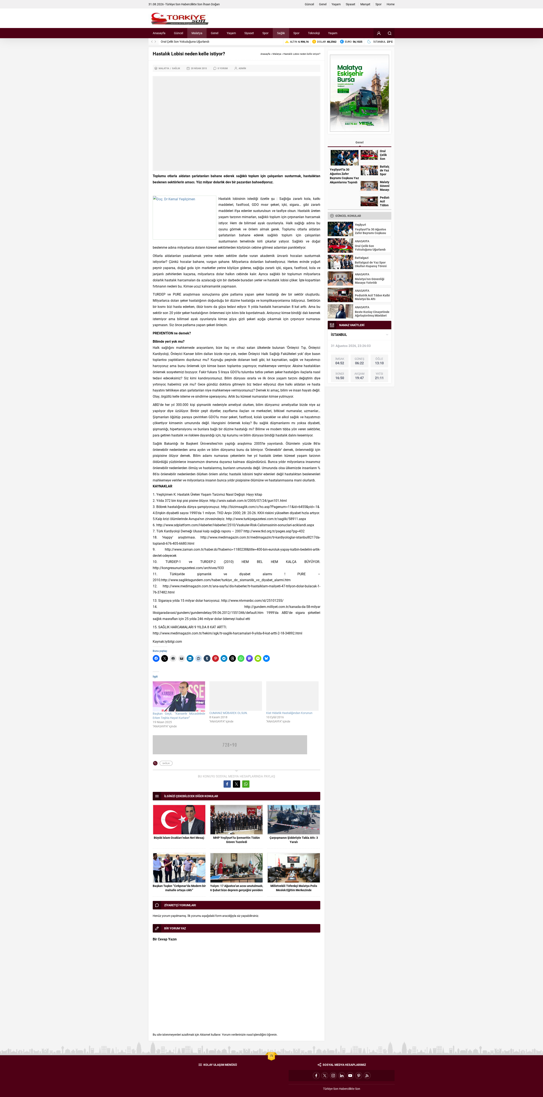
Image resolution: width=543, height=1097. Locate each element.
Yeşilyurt (360, 224)
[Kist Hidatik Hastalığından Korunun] (292, 696)
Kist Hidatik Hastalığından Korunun (289, 713)
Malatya (277, 53)
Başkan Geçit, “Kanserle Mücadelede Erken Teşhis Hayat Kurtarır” (179, 715)
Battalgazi (361, 258)
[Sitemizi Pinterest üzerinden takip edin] (358, 1075)
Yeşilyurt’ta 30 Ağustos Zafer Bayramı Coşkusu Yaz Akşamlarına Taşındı (344, 175)
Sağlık (176, 68)
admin (242, 68)
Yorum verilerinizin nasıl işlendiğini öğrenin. (250, 1034)
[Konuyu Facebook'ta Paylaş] (227, 784)
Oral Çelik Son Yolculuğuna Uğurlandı (384, 158)
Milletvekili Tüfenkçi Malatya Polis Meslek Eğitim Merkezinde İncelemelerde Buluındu (293, 890)
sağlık (166, 763)
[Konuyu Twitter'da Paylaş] (236, 784)
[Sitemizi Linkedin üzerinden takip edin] (342, 1075)
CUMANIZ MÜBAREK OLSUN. (228, 713)
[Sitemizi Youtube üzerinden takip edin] (350, 1075)
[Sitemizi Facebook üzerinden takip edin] (316, 1075)
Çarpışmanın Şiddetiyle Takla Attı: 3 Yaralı (294, 840)
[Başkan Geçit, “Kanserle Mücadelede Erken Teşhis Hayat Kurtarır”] (179, 696)
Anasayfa (265, 53)
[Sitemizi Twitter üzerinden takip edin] (325, 1075)
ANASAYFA (362, 241)
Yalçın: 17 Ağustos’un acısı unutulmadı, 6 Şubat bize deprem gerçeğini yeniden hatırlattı (236, 890)
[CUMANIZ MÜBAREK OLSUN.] (235, 696)
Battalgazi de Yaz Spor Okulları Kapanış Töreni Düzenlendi (199, 41)
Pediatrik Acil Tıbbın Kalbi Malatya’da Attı (372, 297)
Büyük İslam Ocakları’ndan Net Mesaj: (179, 838)
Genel (359, 142)
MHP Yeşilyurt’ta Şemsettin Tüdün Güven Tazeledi (236, 840)
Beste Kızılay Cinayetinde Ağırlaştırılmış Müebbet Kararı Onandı (372, 315)
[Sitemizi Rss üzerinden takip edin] (367, 1075)
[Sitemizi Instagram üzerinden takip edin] (333, 1075)
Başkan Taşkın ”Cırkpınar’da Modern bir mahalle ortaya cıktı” (179, 888)
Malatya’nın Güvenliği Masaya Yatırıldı (384, 187)
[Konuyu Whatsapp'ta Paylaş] (245, 784)
